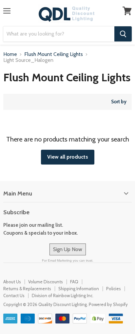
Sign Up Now (67, 249)
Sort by (118, 102)
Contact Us (14, 295)
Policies (113, 288)
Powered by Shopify (108, 304)
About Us (12, 281)
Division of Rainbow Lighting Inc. (62, 295)
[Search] (123, 33)
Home (10, 54)
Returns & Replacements (27, 288)
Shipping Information (78, 288)
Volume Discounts (45, 281)
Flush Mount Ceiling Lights (53, 54)
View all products (67, 157)
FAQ (74, 281)
